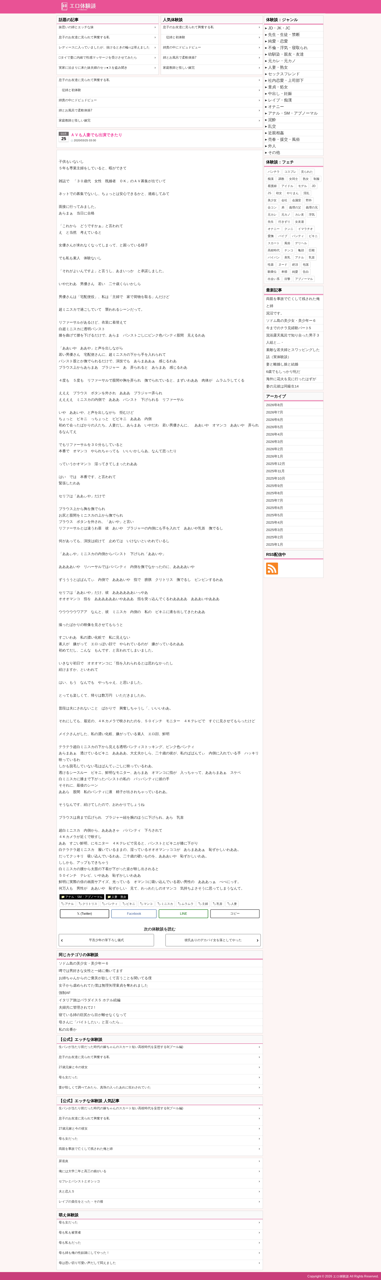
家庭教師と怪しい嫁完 (179, 67)
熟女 (306, 178)
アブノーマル (304, 278)
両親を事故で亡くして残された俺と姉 (86, 1148)
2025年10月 (275, 478)
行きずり (284, 221)
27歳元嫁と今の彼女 (73, 1067)
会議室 (296, 200)
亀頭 (301, 250)
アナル (69, 903)
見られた (307, 171)
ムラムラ (187, 903)
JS (269, 193)
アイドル (287, 186)
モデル (302, 186)
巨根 (312, 250)
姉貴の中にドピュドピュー (182, 47)
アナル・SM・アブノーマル (84, 896)
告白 (306, 271)
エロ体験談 (341, 1276)
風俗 (287, 243)
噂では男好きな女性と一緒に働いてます (91, 971)
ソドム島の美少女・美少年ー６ (84, 963)
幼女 (279, 193)
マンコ (148, 903)
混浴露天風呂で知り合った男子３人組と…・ (293, 338)
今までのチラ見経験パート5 (288, 328)
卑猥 (284, 271)
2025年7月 (274, 500)
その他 (274, 152)
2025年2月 (274, 537)
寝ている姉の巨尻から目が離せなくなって (93, 1015)
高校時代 (274, 250)
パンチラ (274, 171)
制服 (316, 178)
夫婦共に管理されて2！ (77, 1007)
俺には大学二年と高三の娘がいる (82, 1171)
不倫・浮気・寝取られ (288, 47)
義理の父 (295, 207)
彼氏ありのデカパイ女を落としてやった (213, 940)
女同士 (293, 178)
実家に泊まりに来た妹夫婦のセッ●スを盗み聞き (93, 67)
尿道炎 (63, 1161)
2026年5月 (274, 427)
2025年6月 (274, 508)
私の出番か (68, 1029)
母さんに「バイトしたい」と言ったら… (91, 1022)
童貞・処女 (278, 87)
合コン (272, 207)
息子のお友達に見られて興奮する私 (84, 37)
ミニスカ (167, 903)
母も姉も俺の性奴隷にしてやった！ (84, 1252)
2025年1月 (274, 545)
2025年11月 (275, 471)
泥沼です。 (275, 313)
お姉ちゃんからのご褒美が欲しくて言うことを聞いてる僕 (105, 978)
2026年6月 (274, 420)
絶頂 (295, 264)
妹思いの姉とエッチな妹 (76, 27)
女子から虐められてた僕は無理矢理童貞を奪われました (103, 985)
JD (314, 186)
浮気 (312, 214)
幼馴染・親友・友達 (286, 54)
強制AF (64, 993)
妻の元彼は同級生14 (282, 386)
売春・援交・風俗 (284, 139)
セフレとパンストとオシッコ (79, 1181)
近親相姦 (276, 133)
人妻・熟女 (119, 896)
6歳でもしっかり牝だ (283, 372)
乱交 (272, 126)
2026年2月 (274, 449)
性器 (271, 264)
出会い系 (274, 278)
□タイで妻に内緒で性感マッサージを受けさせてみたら (98, 57)
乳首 (219, 903)
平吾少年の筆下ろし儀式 (106, 940)
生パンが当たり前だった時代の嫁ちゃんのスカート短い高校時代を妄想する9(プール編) (121, 1047)
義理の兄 (312, 207)
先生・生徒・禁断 (284, 34)
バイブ (282, 236)
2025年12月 (275, 464)
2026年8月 (274, 405)
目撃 (287, 278)
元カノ (285, 214)
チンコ (288, 250)
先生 (271, 221)
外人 (272, 146)
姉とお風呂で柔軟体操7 (179, 57)
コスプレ (290, 171)
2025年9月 (274, 486)
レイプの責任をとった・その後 (81, 1201)
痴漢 (271, 178)
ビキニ (130, 903)
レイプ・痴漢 (280, 100)
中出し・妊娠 (280, 93)
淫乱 (306, 193)
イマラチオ (305, 228)
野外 (309, 200)
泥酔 (272, 120)
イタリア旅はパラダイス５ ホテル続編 (89, 1000)
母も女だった (68, 1077)
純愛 (295, 271)
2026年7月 (274, 412)
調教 (281, 178)
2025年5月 (274, 515)
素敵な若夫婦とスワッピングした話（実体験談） (293, 353)
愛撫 (271, 236)
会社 (284, 200)
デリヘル (301, 243)
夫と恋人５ (67, 1191)
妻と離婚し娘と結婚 (282, 364)
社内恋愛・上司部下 (286, 80)
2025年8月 (274, 493)
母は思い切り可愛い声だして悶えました (87, 1263)
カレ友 (299, 214)
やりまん (293, 193)
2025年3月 (274, 530)
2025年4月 (274, 522)
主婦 (205, 903)
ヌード (282, 264)
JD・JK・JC (279, 28)
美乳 (287, 257)
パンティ (112, 903)
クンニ (288, 228)
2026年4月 (274, 434)
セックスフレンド (284, 74)
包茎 (306, 264)
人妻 (234, 903)
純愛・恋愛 (278, 41)
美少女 (272, 200)
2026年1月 (274, 456)
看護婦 (272, 186)
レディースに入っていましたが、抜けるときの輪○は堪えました (104, 47)
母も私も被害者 (70, 1232)
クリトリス (89, 903)
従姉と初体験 (174, 37)
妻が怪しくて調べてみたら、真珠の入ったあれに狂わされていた (105, 1087)
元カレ (272, 214)
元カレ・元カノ (282, 61)
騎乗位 (272, 271)
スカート (274, 243)
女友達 (299, 221)
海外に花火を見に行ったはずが (291, 379)
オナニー (276, 106)
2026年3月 (274, 442)
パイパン (274, 257)
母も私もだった (70, 1242)
